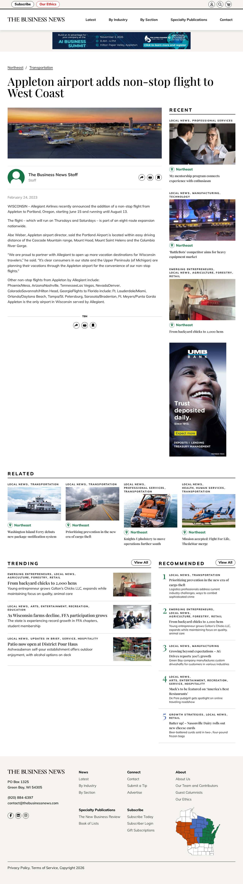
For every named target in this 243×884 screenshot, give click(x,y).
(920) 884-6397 (20, 797)
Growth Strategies (186, 714)
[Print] (150, 177)
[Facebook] (11, 816)
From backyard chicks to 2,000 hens (196, 331)
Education (17, 609)
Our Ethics (47, 4)
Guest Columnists (189, 792)
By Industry (118, 19)
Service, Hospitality (80, 638)
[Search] (220, 4)
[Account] (211, 4)
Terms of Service (44, 868)
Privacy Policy (19, 868)
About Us (183, 779)
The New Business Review (99, 817)
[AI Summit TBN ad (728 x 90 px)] (121, 41)
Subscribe (23, 4)
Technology (179, 196)
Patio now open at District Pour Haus (43, 644)
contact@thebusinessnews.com (33, 803)
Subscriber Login (140, 823)
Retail (174, 276)
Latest (91, 19)
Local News (179, 120)
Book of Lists (89, 823)
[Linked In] (18, 816)
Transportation (41, 67)
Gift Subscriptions (141, 830)
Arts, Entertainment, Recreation (59, 606)
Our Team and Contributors (197, 785)
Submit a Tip (137, 785)
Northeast (15, 67)
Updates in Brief (45, 638)
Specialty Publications (189, 19)
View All (139, 562)
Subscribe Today (140, 817)
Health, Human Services (203, 488)
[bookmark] (158, 177)
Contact (226, 19)
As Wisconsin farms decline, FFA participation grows (57, 615)
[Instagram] (26, 816)
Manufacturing (205, 193)
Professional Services (212, 120)
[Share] (142, 177)
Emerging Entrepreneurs (191, 269)
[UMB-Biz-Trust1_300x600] (197, 455)
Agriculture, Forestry (212, 272)
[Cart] (228, 4)
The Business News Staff (53, 174)
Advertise (134, 792)
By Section (149, 19)
